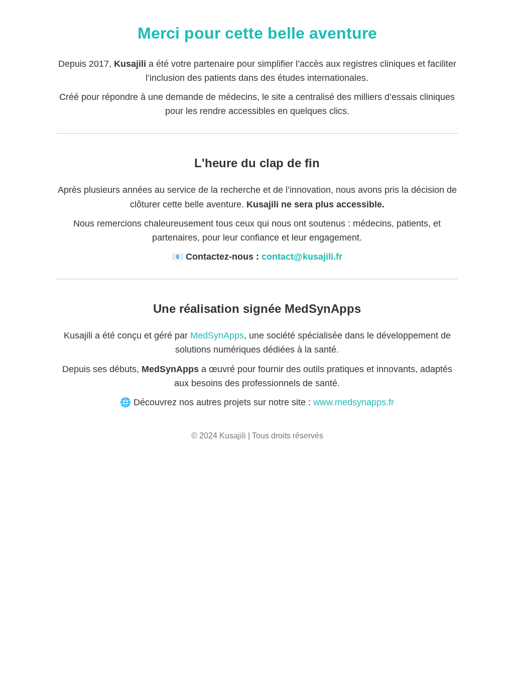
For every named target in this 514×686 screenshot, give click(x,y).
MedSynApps (217, 335)
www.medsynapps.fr (353, 402)
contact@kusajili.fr (302, 257)
